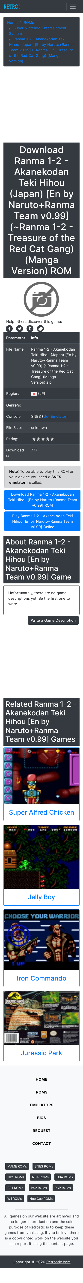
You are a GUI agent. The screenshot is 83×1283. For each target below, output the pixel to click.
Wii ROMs (14, 1199)
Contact (41, 1143)
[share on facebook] (8, 328)
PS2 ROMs (39, 1188)
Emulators (41, 1105)
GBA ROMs (64, 1177)
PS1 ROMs (15, 1188)
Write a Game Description (53, 620)
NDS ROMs (15, 1177)
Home (41, 1079)
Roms (41, 1092)
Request (41, 1130)
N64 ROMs (40, 1177)
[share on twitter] (19, 328)
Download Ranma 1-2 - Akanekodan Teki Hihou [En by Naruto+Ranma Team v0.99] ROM (42, 500)
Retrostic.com (58, 1262)
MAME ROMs (17, 1166)
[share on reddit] (39, 328)
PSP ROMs (63, 1188)
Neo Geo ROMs (41, 1199)
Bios (41, 1117)
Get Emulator (54, 416)
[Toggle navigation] (72, 6)
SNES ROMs (44, 1166)
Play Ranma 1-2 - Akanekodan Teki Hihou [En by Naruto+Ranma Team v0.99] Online (42, 521)
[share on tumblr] (29, 328)
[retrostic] (12, 6)
